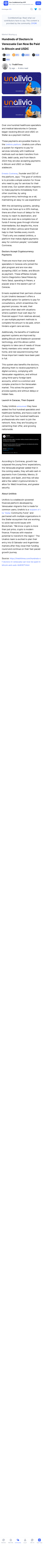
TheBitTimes (17, 64)
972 (10, 9)
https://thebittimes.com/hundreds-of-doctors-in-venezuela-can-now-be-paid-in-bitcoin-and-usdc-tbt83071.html (21, 561)
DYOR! (34, 23)
